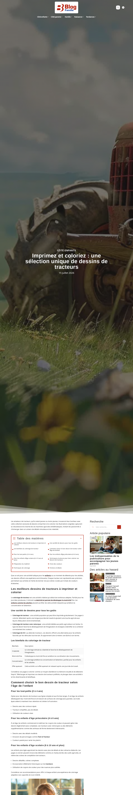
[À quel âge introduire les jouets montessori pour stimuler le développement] (97, 577)
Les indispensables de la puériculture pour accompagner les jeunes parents (104, 560)
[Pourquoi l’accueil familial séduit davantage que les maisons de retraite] (97, 587)
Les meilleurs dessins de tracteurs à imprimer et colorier (30, 544)
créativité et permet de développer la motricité (53, 600)
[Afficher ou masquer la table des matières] (63, 538)
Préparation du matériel (22, 564)
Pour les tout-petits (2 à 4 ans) (23, 554)
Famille (94, 538)
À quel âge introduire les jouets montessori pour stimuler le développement (113, 578)
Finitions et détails (56, 568)
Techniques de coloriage (22, 568)
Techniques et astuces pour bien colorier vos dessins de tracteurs (64, 559)
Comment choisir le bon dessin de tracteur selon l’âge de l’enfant (65, 549)
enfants (48, 575)
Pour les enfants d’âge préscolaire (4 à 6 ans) (64, 554)
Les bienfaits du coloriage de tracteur (26, 549)
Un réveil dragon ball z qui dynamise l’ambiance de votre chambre (113, 598)
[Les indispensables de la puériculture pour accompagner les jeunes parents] (106, 545)
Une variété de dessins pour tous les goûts (64, 543)
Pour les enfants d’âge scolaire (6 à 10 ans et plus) (28, 559)
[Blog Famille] (66, 7)
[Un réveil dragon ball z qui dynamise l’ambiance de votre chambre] (97, 597)
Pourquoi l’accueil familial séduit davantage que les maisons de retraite (112, 588)
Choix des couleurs (56, 564)
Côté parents (110, 573)
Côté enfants (66, 250)
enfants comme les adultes (21, 603)
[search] (118, 7)
